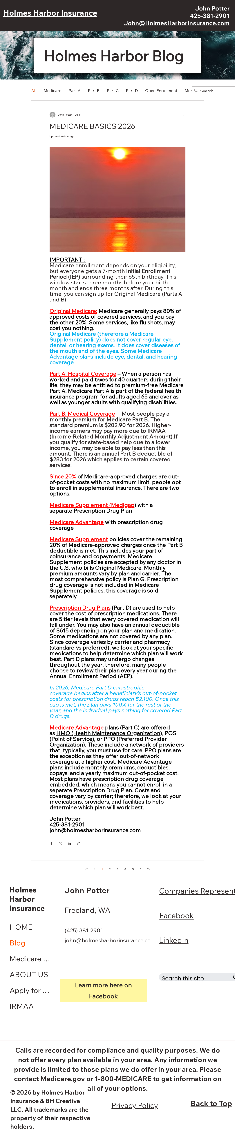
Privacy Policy (134, 1105)
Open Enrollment (161, 90)
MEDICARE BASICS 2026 (92, 126)
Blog (17, 942)
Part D (132, 90)
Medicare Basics (31, 958)
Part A (75, 90)
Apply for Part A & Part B (31, 990)
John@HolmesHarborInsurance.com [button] (177, 23)
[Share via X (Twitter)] (60, 843)
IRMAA (22, 1006)
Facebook (176, 915)
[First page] (86, 869)
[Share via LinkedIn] (69, 843)
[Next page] (140, 869)
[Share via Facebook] (51, 843)
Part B (94, 90)
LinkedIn (173, 940)
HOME (21, 926)
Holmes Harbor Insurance (50, 13)
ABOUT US (29, 974)
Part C (113, 90)
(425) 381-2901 (84, 930)
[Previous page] (94, 869)
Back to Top (211, 1103)
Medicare (52, 90)
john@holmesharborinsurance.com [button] (110, 940)
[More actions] (183, 114)
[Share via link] (78, 843)
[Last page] (148, 869)
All (33, 90)
